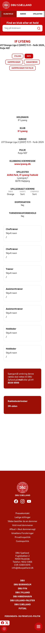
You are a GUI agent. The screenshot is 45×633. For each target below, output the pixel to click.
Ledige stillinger (22, 517)
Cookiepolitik (22, 541)
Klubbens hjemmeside (23, 161)
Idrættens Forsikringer (22, 533)
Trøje (10, 192)
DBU (22, 581)
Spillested (22, 172)
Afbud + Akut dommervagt (23, 529)
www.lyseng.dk (22, 164)
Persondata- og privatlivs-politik (22, 616)
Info (29, 56)
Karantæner (32, 62)
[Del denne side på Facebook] (2, 623)
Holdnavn (22, 117)
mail (20, 380)
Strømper (34, 192)
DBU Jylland (22, 593)
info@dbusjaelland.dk (22, 568)
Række (22, 139)
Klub (22, 128)
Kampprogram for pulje (22, 68)
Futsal (22, 609)
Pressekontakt (23, 513)
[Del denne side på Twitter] (6, 623)
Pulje (22, 150)
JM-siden (12, 406)
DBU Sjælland (22, 605)
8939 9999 (13, 383)
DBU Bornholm (22, 585)
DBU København (22, 597)
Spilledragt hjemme (22, 189)
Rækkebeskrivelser (18, 401)
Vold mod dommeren (22, 525)
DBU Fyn (22, 589)
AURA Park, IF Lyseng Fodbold (22, 175)
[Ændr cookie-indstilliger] (4, 629)
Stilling (17, 56)
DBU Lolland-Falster (22, 601)
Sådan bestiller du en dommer (22, 521)
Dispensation (22, 202)
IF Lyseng (23, 131)
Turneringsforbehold (22, 213)
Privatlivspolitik (22, 537)
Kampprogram (14, 62)
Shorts (23, 192)
